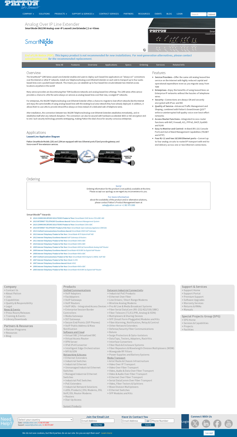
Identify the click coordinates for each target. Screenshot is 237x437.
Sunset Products (72, 406)
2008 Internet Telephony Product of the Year (50, 253)
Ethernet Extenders (76, 357)
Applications (111, 64)
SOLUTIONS (44, 13)
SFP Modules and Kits (121, 393)
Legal (9, 306)
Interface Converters (120, 341)
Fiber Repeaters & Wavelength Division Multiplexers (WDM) (141, 348)
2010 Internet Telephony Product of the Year (50, 244)
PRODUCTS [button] (60, 13)
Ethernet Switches (119, 390)
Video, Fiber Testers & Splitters (126, 383)
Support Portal (192, 293)
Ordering (143, 64)
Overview (92, 64)
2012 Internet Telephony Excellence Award (49, 237)
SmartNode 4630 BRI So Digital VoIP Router (83, 250)
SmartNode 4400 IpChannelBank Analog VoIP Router (88, 247)
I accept (209, 433)
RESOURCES (144, 13)
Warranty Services (193, 303)
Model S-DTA (73, 260)
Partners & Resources (18, 326)
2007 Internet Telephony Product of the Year (50, 260)
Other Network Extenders (123, 325)
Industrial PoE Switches (78, 380)
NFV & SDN (71, 351)
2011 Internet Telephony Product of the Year (50, 240)
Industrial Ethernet (76, 364)
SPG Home (190, 319)
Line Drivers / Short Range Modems (128, 299)
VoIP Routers (72, 303)
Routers (69, 396)
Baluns (113, 332)
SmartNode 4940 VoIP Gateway (84, 231)
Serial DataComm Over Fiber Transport (130, 380)
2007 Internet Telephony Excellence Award (49, 263)
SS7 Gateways (72, 319)
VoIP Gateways (73, 299)
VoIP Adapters (73, 293)
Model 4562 (71, 263)
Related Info (179, 64)
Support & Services (194, 287)
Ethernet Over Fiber (120, 296)
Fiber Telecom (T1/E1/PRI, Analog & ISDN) (132, 312)
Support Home (192, 290)
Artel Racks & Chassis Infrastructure (129, 361)
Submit (211, 14)
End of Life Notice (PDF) (39, 55)
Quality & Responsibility (19, 303)
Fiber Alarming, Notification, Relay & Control (134, 322)
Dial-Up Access (73, 399)
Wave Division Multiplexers (123, 386)
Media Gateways (74, 316)
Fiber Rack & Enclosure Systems (126, 345)
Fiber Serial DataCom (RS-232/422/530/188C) (133, 309)
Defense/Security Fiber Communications (131, 328)
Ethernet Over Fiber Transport (126, 377)
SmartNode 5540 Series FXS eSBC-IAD (89, 218)
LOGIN (180, 13)
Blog (8, 335)
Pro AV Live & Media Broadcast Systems (130, 306)
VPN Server (71, 341)
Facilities (189, 329)
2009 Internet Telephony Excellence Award (49, 250)
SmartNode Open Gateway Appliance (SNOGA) (89, 228)
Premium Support (194, 296)
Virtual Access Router (77, 338)
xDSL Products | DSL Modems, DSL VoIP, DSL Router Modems (82, 391)
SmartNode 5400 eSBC (77, 240)
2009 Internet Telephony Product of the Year (50, 247)
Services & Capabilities (196, 323)
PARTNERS (128, 13)
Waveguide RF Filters (120, 351)
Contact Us (12, 290)
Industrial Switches (75, 361)
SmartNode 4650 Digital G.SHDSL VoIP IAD (89, 257)
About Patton (13, 293)
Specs (128, 64)
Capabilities (12, 299)
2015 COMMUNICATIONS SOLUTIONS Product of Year (53, 224)
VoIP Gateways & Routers (76, 237)
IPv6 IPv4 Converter (76, 345)
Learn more (106, 433)
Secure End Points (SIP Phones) (82, 322)
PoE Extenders (73, 383)
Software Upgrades (194, 299)
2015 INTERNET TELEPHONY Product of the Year (52, 228)
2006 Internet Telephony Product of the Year (50, 266)
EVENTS (158, 13)
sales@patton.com (36, 59)
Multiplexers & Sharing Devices (126, 316)
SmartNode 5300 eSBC (84, 224)
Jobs (8, 296)
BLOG (169, 13)
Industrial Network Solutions (81, 386)
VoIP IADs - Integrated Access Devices (85, 306)
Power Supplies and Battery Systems (129, 354)
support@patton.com (33, 425)
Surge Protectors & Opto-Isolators (128, 335)
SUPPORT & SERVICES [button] (82, 13)
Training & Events (15, 316)
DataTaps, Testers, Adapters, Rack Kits (130, 338)
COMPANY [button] (27, 13)
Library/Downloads (16, 319)
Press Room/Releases (18, 312)
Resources (11, 332)
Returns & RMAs (192, 306)
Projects (188, 326)
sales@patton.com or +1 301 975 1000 (118, 205)
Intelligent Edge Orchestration (82, 348)
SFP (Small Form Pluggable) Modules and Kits (134, 319)
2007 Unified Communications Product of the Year (52, 257)
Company (10, 287)
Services (160, 64)
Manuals (188, 309)
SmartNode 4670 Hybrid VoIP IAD (81, 234)
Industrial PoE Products (122, 293)
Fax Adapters (72, 296)
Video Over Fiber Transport (124, 367)
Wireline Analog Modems (123, 303)
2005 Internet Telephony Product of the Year (50, 269)
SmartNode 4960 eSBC (77, 253)
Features (75, 64)
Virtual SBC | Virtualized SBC (80, 335)
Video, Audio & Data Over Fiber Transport (131, 370)
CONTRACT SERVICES (109, 13)
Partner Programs (16, 329)
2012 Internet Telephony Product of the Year (50, 234)
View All (59, 64)
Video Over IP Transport (122, 364)
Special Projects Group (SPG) (201, 316)
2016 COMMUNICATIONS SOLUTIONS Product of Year (53, 218)
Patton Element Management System (84, 221)
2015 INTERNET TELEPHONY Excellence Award (51, 221)
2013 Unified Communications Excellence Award (52, 231)
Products (69, 287)
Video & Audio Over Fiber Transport (128, 373)
